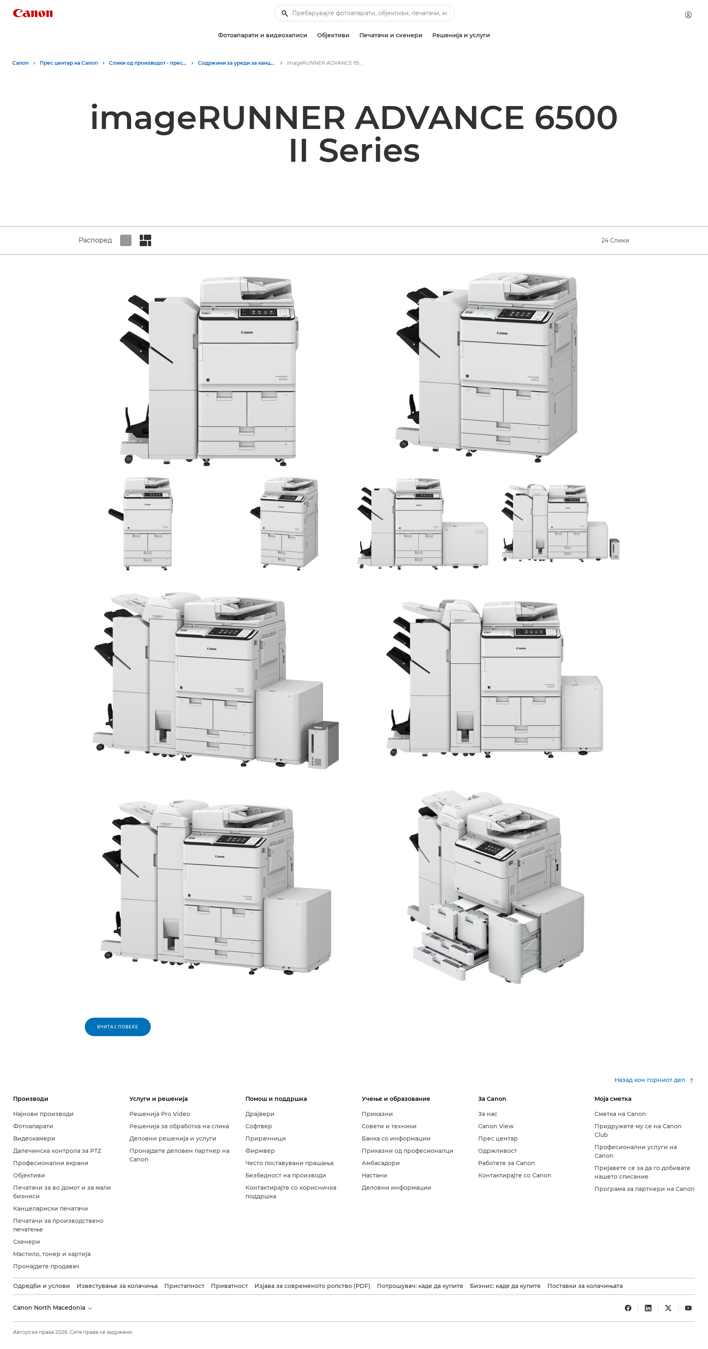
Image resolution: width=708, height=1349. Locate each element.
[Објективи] (352, 35)
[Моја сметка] (688, 14)
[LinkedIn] (648, 1308)
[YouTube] (688, 1308)
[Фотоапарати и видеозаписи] (310, 35)
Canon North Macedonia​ (50, 1307)
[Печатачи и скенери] (425, 35)
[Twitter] (668, 1308)
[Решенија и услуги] (493, 35)
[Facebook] (628, 1308)
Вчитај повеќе (117, 1027)
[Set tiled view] (126, 240)
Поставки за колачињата (585, 1286)
